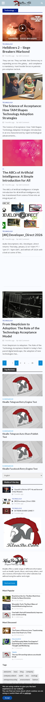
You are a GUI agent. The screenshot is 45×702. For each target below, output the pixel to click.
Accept (7, 698)
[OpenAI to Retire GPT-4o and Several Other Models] (6, 489)
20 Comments (19, 635)
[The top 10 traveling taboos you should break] (6, 655)
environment (25, 680)
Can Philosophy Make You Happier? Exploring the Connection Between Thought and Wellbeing (25, 644)
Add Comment (23, 56)
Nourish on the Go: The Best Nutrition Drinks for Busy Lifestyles (26, 597)
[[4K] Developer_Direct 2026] (22, 215)
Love (14, 628)
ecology (34, 676)
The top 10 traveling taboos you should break (26, 656)
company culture (10, 676)
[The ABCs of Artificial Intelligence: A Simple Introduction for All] (22, 152)
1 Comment (18, 648)
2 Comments (18, 659)
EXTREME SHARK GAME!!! (24, 511)
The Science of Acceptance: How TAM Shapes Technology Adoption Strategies (22, 112)
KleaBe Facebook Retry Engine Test (20, 468)
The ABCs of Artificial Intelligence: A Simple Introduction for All (17, 176)
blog (21, 672)
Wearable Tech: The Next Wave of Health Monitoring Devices (25, 605)
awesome (7, 672)
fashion (35, 680)
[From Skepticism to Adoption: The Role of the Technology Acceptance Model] (22, 304)
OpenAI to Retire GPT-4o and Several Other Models (27, 491)
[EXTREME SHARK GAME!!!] (6, 511)
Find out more (9, 583)
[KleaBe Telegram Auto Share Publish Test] (22, 417)
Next (40, 363)
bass (15, 672)
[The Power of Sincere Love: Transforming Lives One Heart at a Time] (6, 630)
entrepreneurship (10, 680)
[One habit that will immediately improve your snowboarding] (6, 615)
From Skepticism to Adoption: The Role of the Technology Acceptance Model (21, 330)
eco (27, 676)
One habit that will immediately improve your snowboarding (27, 614)
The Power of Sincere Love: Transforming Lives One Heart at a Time (27, 631)
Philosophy (16, 639)
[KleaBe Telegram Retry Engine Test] (22, 385)
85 (32, 363)
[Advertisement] (22, 271)
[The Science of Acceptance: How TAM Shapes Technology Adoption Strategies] (22, 86)
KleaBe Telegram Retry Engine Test (19, 402)
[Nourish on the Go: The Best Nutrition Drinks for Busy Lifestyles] (6, 599)
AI (3, 169)
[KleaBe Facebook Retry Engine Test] (22, 452)
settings (27, 693)
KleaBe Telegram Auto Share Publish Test (20, 435)
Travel (14, 652)
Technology (7, 44)
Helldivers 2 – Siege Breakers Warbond (16, 49)
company (29, 672)
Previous (4, 363)
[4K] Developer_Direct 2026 (22, 235)
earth (21, 676)
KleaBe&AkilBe (7, 399)
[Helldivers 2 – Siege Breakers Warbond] (22, 28)
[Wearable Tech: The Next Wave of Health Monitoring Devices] (6, 607)
